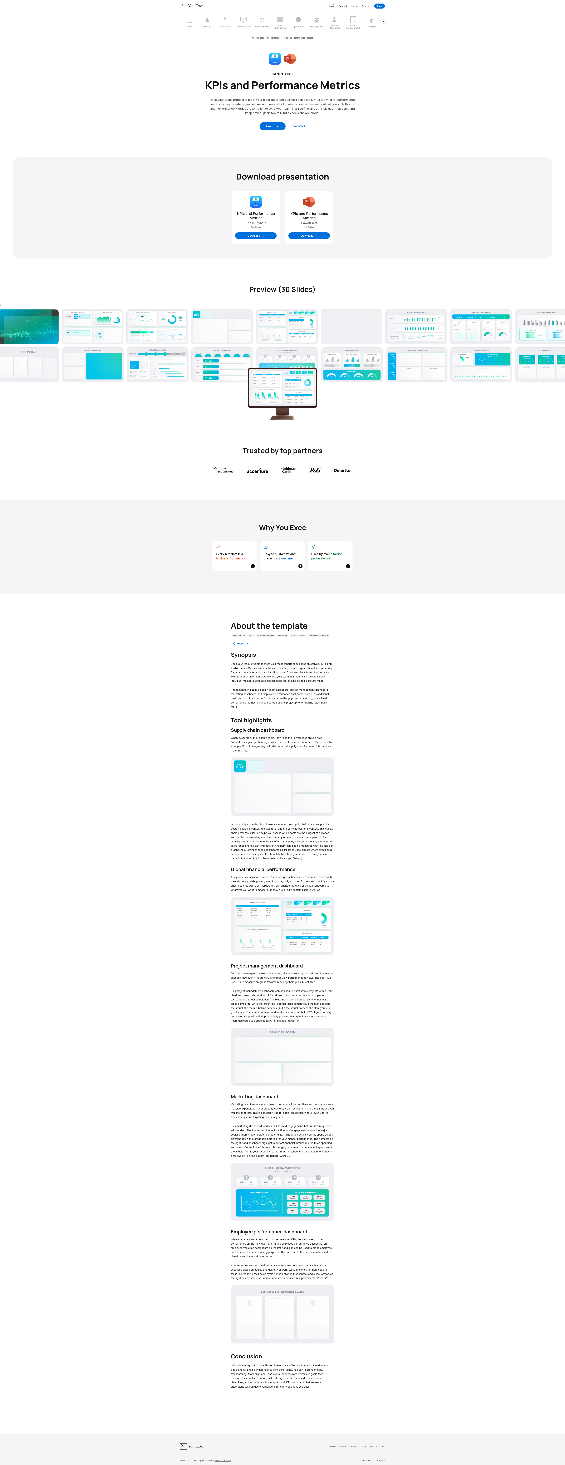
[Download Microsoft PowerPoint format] (290, 58)
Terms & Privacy (223, 1460)
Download (273, 126)
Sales (251, 636)
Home (333, 1446)
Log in (354, 6)
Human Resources (265, 636)
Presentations (274, 37)
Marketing (282, 636)
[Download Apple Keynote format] (275, 58)
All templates (258, 37)
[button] (240, 643)
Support (343, 6)
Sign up (365, 6)
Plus (379, 6)
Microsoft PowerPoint (319, 636)
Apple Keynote (298, 636)
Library (342, 1446)
